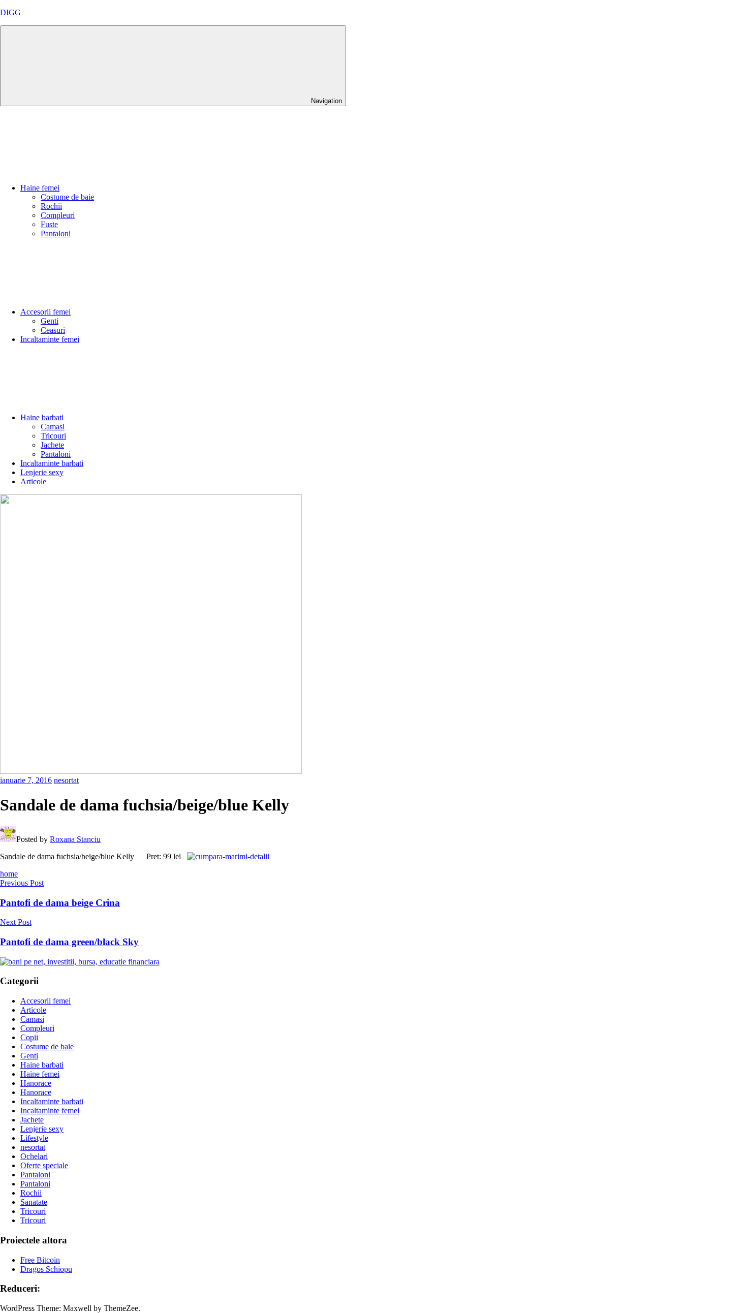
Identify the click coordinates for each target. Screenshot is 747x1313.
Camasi (53, 426)
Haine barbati (42, 417)
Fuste (49, 224)
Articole (33, 481)
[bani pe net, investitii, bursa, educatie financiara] (80, 961)
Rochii (51, 206)
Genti (49, 321)
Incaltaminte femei (49, 339)
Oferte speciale (44, 1165)
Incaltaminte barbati (51, 463)
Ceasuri (53, 330)
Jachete (52, 445)
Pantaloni (56, 233)
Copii (29, 1037)
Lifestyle (34, 1138)
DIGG (10, 12)
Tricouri (53, 435)
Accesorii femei (45, 311)
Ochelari (34, 1156)
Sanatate (33, 1202)
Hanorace (35, 1083)
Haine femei (39, 187)
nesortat (66, 780)
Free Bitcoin (40, 1260)
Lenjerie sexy (42, 472)
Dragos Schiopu (46, 1269)
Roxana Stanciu (75, 839)
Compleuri (58, 215)
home (9, 873)
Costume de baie (67, 197)
